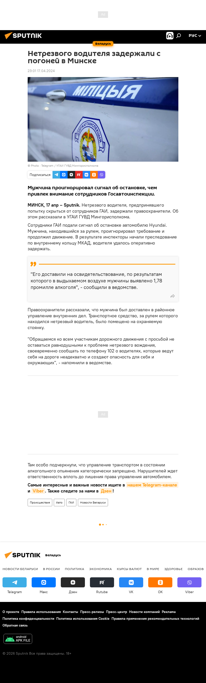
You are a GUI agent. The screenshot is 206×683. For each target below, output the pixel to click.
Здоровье (173, 569)
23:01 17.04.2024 (41, 71)
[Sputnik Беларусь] (25, 40)
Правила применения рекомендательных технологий (155, 618)
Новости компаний (144, 611)
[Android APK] (18, 639)
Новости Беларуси (93, 502)
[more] (173, 296)
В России (51, 569)
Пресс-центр (116, 611)
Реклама (169, 611)
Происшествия (40, 502)
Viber (38, 491)
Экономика (100, 569)
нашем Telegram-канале (152, 485)
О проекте (11, 611)
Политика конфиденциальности (28, 618)
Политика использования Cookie (83, 618)
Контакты (70, 611)
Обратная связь (15, 625)
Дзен (106, 491)
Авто (59, 502)
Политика (74, 569)
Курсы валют (129, 569)
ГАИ (71, 502)
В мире (153, 569)
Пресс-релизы (92, 611)
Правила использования (41, 611)
